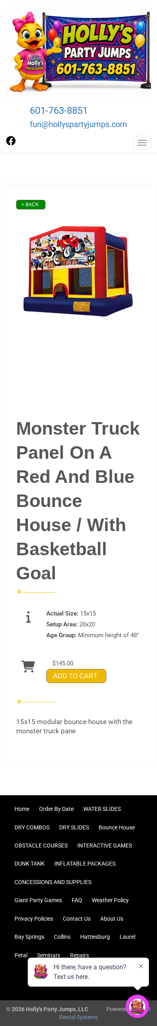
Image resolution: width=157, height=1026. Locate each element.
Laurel (127, 937)
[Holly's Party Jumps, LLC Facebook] (11, 143)
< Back (30, 204)
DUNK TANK (29, 863)
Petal (20, 955)
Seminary (48, 955)
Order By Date (56, 809)
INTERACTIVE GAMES (104, 845)
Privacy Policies (33, 918)
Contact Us (77, 918)
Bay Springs (29, 937)
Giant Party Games (38, 900)
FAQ (77, 900)
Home (21, 809)
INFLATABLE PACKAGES (85, 863)
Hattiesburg (95, 937)
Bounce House (117, 827)
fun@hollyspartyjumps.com (78, 124)
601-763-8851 (59, 110)
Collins (62, 937)
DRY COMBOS (32, 827)
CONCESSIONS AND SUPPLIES (52, 882)
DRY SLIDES (74, 827)
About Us (111, 918)
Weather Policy (110, 900)
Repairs (79, 955)
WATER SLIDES (102, 809)
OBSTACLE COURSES (41, 845)
